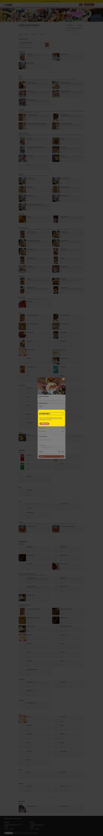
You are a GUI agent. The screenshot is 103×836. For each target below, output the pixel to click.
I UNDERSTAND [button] (44, 423)
